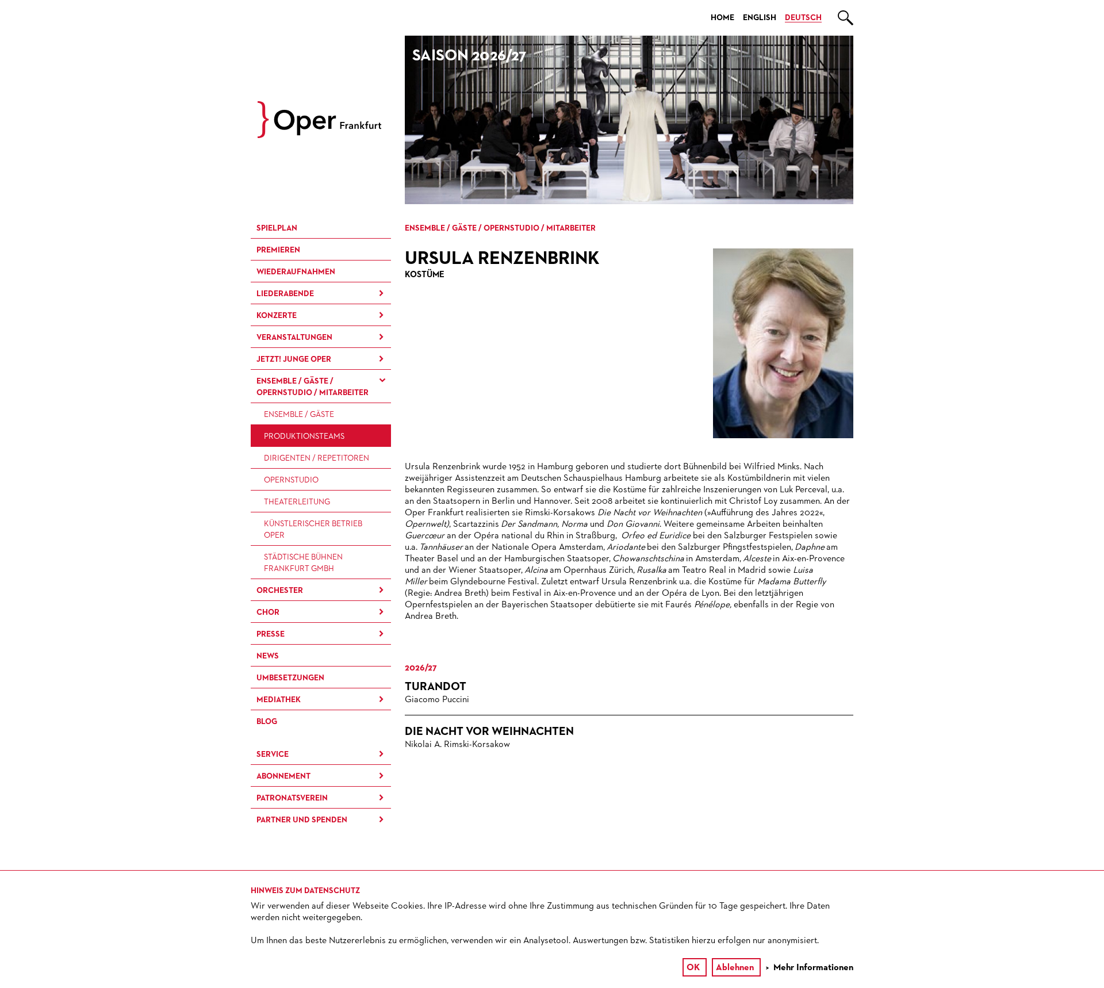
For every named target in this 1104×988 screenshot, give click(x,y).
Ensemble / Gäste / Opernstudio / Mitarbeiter (312, 387)
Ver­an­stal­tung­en (294, 338)
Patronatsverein (292, 798)
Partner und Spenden (301, 820)
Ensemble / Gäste (299, 415)
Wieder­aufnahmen (295, 272)
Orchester (279, 591)
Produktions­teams (304, 436)
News (267, 656)
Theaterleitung (297, 502)
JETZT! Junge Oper (293, 359)
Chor (267, 612)
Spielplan (276, 228)
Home (722, 18)
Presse (270, 634)
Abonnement (283, 776)
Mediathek (278, 700)
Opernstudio (291, 480)
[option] (629, 120)
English (759, 18)
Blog (266, 722)
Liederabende (285, 294)
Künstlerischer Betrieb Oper (313, 529)
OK (693, 967)
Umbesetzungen (290, 678)
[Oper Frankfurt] (319, 135)
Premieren (278, 250)
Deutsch (803, 18)
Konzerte (276, 316)
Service (272, 754)
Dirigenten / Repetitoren (316, 458)
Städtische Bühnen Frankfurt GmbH (303, 563)
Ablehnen (735, 967)
